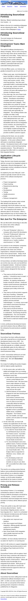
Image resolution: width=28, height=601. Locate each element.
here (19, 29)
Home (3, 6)
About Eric (9, 6)
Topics (16, 6)
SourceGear (23, 6)
